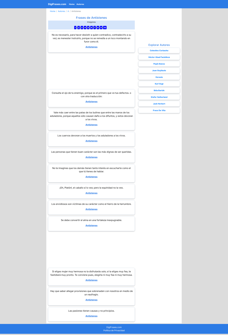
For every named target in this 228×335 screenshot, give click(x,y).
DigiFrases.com (57, 4)
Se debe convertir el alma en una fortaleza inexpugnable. (91, 220)
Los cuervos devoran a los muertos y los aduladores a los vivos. (91, 135)
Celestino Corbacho (159, 50)
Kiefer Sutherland (159, 97)
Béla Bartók (159, 90)
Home (72, 4)
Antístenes (91, 46)
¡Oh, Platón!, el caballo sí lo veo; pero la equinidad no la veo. (91, 187)
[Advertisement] (91, 71)
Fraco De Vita (159, 110)
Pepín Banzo (159, 64)
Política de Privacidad (114, 330)
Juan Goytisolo (159, 70)
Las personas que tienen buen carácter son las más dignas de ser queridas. (91, 151)
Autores (80, 4)
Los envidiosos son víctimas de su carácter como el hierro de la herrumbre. (91, 204)
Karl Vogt (159, 84)
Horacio (159, 77)
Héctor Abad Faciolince (159, 57)
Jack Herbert (159, 104)
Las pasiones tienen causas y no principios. (91, 310)
